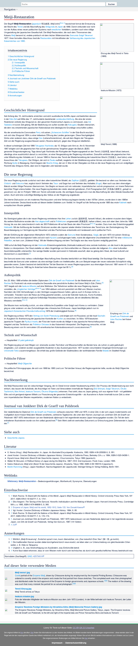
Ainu (111, 248)
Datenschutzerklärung (75, 642)
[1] (14, 524)
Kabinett (122, 202)
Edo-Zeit (13, 118)
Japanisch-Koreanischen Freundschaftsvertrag (24, 310)
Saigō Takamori (86, 35)
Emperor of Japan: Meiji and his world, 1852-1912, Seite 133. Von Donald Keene (48, 507)
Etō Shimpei (99, 388)
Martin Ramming (14, 466)
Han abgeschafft (42, 221)
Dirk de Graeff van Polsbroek (119, 315)
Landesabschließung (65, 118)
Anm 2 (92, 224)
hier (21, 632)
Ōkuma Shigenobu (50, 391)
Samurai (71, 234)
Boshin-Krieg (52, 162)
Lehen (68, 218)
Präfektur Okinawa (41, 324)
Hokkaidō (8, 227)
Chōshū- (8, 183)
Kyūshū (53, 237)
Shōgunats (50, 26)
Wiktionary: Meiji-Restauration (21, 481)
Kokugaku (72, 124)
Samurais (74, 35)
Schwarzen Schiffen (60, 132)
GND (29, 556)
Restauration (45, 38)
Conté (17, 575)
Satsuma (20, 183)
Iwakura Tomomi (33, 391)
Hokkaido (42, 245)
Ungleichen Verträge (26, 289)
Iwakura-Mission (29, 286)
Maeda (106, 350)
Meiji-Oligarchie (25, 363)
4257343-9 (37, 556)
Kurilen (60, 318)
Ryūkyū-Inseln (31, 321)
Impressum (57, 642)
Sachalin (101, 315)
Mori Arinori (20, 391)
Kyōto (14, 162)
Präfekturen (61, 221)
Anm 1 (62, 23)
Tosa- (55, 183)
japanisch (36, 23)
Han (40, 138)
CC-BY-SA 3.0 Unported (83, 627)
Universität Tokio (11, 350)
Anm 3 (38, 288)
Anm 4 (24, 300)
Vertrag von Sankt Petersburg (46, 315)
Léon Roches (116, 319)
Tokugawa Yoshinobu (44, 145)
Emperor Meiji (39, 575)
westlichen (56, 29)
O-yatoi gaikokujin (26, 340)
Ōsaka (53, 160)
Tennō (20, 26)
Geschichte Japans (16, 437)
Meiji (13, 35)
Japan (60, 26)
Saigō (95, 234)
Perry (38, 132)
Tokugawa (22, 160)
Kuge (98, 183)
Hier (32, 632)
